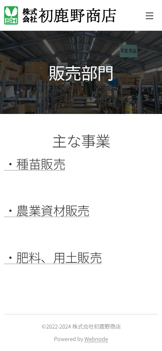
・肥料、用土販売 (53, 257)
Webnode (96, 339)
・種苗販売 (34, 163)
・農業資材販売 (47, 210)
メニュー (149, 15)
